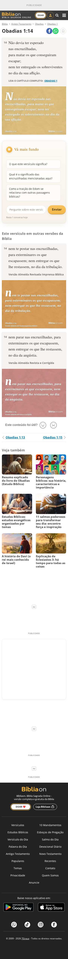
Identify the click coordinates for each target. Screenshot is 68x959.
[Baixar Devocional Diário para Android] (18, 907)
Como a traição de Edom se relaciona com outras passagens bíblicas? (29, 192)
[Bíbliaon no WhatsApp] (14, 924)
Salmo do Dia (50, 839)
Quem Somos (50, 875)
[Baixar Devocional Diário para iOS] (51, 907)
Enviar (57, 209)
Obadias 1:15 (52, 437)
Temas (18, 868)
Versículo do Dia (18, 839)
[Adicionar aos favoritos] (63, 31)
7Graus (25, 938)
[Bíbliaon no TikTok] (27, 924)
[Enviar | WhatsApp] (56, 31)
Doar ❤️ (21, 806)
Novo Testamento (50, 854)
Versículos (17, 825)
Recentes (50, 861)
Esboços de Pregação (50, 832)
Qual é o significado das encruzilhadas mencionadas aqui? (30, 176)
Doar (41, 15)
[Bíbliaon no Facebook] (54, 924)
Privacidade (17, 875)
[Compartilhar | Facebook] (49, 31)
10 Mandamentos (50, 825)
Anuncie (34, 882)
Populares (18, 861)
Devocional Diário (50, 846)
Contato (50, 868)
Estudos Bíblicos (18, 832)
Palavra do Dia (18, 846)
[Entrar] (50, 15)
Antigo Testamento (18, 854)
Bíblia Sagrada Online (16, 17)
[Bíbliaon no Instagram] (40, 924)
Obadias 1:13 (15, 437)
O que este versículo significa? (28, 164)
